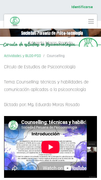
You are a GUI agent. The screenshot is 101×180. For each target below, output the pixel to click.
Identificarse (82, 7)
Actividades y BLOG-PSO (22, 55)
